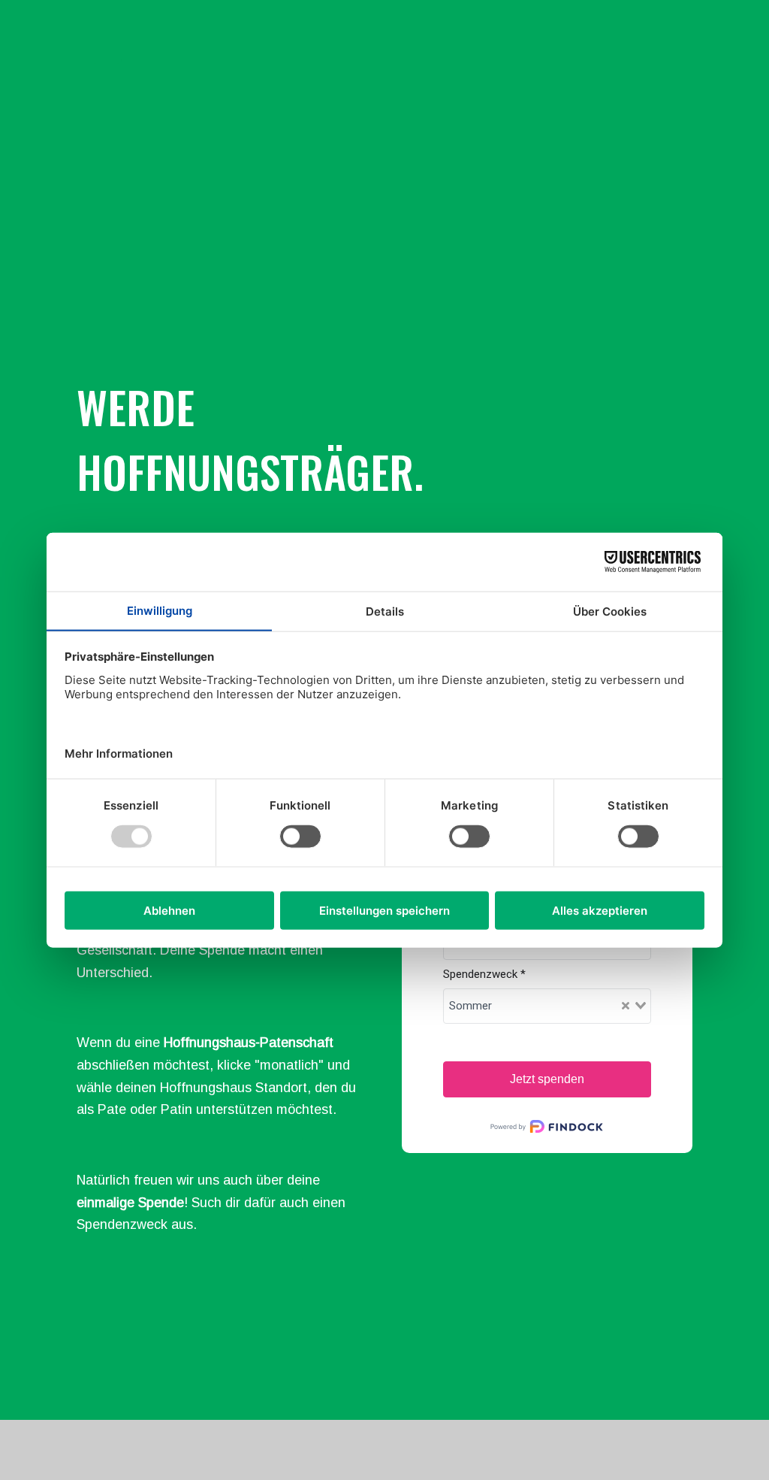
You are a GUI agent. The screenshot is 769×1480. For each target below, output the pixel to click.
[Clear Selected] (625, 1006)
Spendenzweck (484, 974)
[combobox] (547, 1006)
